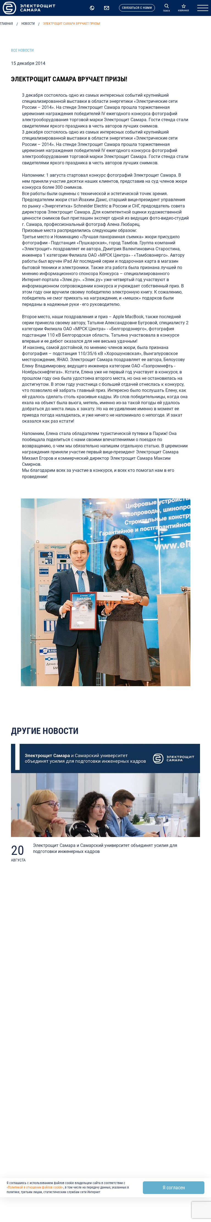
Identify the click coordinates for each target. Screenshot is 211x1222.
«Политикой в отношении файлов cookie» (35, 1187)
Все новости (22, 50)
